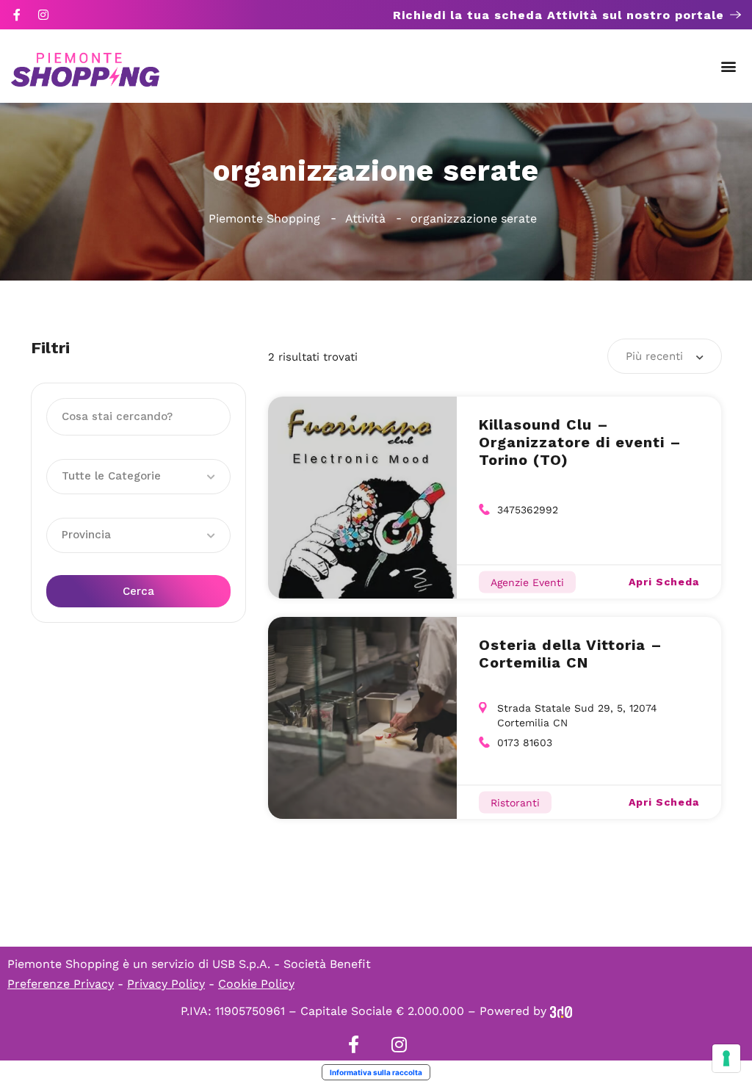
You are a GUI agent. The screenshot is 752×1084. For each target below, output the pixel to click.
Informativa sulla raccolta (376, 1072)
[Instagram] (43, 15)
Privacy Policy (166, 984)
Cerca (138, 591)
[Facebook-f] (17, 15)
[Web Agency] (561, 1011)
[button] (729, 66)
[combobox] (664, 356)
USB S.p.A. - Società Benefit (291, 964)
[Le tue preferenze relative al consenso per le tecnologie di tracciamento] (726, 1058)
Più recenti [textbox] (654, 356)
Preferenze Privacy (60, 984)
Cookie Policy (256, 984)
